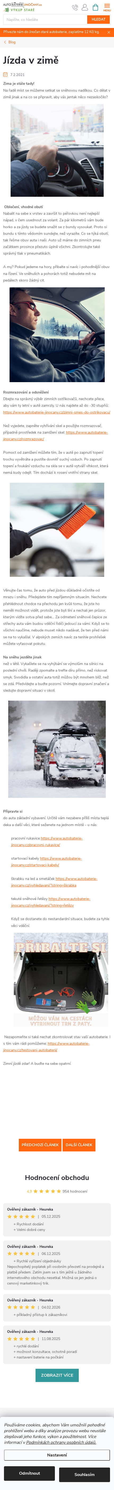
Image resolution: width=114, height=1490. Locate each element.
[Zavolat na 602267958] (75, 7)
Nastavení (57, 1455)
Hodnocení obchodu (57, 1177)
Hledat (99, 19)
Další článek (79, 1144)
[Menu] (107, 7)
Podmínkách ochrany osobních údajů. (61, 1442)
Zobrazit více (57, 1375)
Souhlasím (84, 1475)
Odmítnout (29, 1473)
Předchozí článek (40, 1144)
